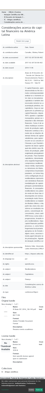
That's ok (39, 390)
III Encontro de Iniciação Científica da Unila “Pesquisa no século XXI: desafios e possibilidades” (14, 17)
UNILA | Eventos (14, 12)
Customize (5, 390)
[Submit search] (28, 5)
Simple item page (22, 41)
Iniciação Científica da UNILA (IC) (14, 14)
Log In (35, 5)
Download (41, 308)
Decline (31, 390)
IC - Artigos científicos (12, 19)
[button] (31, 5)
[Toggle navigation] (42, 5)
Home (4, 12)
